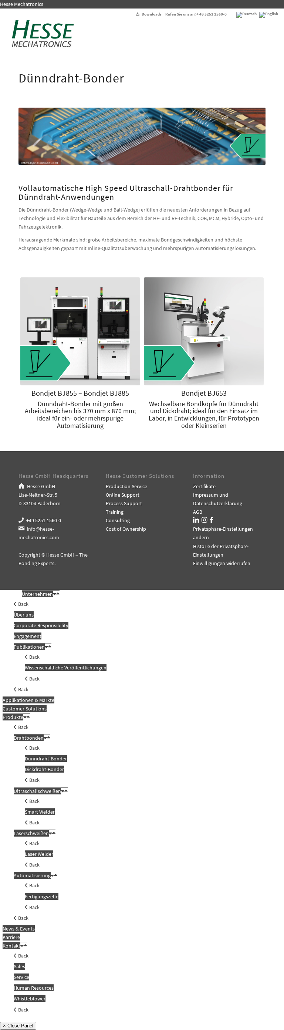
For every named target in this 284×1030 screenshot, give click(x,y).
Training (115, 512)
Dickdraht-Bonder (44, 769)
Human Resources (34, 988)
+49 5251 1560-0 (43, 520)
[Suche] (258, 36)
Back (22, 604)
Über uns (24, 614)
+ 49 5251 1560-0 (211, 14)
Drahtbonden (29, 737)
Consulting (118, 520)
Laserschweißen (31, 833)
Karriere (11, 937)
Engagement (27, 636)
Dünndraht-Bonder (46, 758)
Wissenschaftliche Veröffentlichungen (65, 667)
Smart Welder (40, 811)
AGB (197, 512)
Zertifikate (204, 486)
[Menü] (274, 36)
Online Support (122, 495)
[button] (54, 593)
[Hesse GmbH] (40, 36)
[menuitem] (258, 36)
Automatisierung (32, 875)
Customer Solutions (25, 708)
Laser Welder (39, 854)
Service (21, 977)
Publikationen (29, 647)
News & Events (19, 928)
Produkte (13, 717)
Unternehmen (37, 594)
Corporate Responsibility (41, 625)
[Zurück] (35, 136)
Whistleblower (29, 998)
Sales (19, 966)
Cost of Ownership (126, 529)
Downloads (152, 14)
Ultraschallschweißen (37, 791)
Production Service (126, 486)
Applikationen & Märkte (28, 700)
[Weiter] (249, 136)
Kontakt (11, 945)
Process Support (124, 503)
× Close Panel (18, 1026)
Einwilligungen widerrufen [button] (221, 563)
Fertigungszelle (41, 896)
